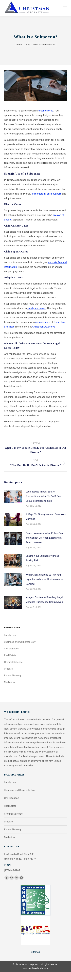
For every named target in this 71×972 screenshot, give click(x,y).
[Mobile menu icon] (65, 8)
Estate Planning (12, 675)
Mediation (9, 682)
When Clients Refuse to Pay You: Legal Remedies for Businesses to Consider (44, 579)
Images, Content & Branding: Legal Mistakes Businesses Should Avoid (44, 599)
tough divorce (45, 110)
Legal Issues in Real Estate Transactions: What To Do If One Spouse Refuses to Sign (43, 496)
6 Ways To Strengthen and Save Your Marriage (46, 516)
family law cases (36, 308)
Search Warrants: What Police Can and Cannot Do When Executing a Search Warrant (44, 538)
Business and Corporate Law (20, 641)
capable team (42, 322)
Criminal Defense (13, 662)
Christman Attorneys (43, 326)
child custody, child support (46, 193)
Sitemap (35, 951)
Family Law (10, 635)
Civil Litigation (11, 648)
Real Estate (10, 655)
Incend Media (32, 968)
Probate (8, 668)
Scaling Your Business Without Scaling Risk (42, 558)
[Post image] (13, 496)
